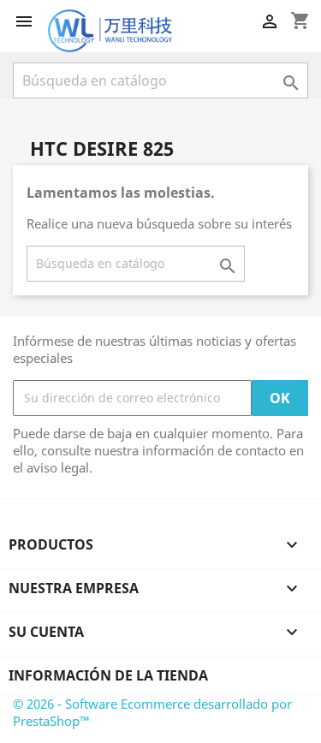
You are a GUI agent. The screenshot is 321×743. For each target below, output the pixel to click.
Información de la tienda (108, 675)
